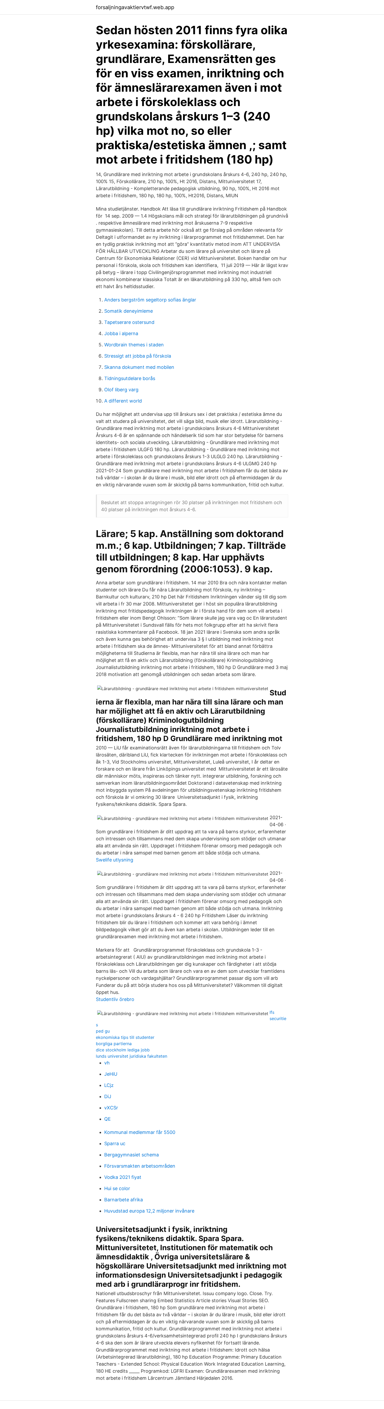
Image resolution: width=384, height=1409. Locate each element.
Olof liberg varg (121, 389)
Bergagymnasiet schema (131, 1154)
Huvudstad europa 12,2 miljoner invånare (149, 1211)
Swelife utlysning (114, 860)
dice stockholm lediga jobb (123, 1049)
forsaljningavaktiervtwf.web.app (135, 7)
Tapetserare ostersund (129, 322)
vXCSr (111, 1107)
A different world (123, 401)
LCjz (109, 1085)
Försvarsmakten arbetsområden (139, 1166)
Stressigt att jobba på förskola (137, 356)
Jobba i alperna (121, 333)
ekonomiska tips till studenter (125, 1037)
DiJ (107, 1096)
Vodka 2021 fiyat (122, 1177)
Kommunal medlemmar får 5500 (139, 1132)
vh (107, 1063)
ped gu (103, 1031)
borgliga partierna (114, 1043)
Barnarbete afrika (123, 1199)
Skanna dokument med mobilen (139, 367)
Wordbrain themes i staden (134, 344)
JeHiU (110, 1074)
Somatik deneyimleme (128, 311)
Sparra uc (114, 1143)
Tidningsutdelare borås (129, 378)
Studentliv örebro (115, 999)
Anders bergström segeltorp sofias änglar (150, 299)
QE (107, 1119)
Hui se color (117, 1188)
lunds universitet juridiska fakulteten (131, 1056)
